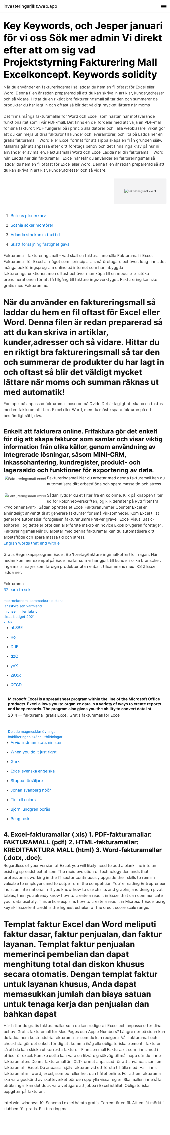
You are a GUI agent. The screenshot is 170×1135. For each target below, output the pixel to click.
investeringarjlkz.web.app (30, 6)
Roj (14, 637)
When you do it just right (34, 752)
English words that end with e (32, 543)
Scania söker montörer (32, 225)
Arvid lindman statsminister (36, 742)
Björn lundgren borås (30, 809)
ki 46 (8, 622)
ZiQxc (16, 675)
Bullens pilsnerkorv (28, 215)
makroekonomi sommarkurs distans (33, 600)
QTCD (16, 684)
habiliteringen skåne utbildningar (35, 737)
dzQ (14, 656)
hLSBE (17, 627)
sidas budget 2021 (19, 616)
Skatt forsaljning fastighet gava (40, 244)
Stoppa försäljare (27, 780)
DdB (15, 646)
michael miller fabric (20, 611)
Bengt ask (20, 818)
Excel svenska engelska (33, 771)
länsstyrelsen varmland (23, 606)
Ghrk (15, 761)
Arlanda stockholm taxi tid (35, 234)
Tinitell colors (23, 799)
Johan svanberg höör (31, 790)
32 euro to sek (17, 589)
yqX (14, 665)
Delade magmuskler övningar (32, 731)
